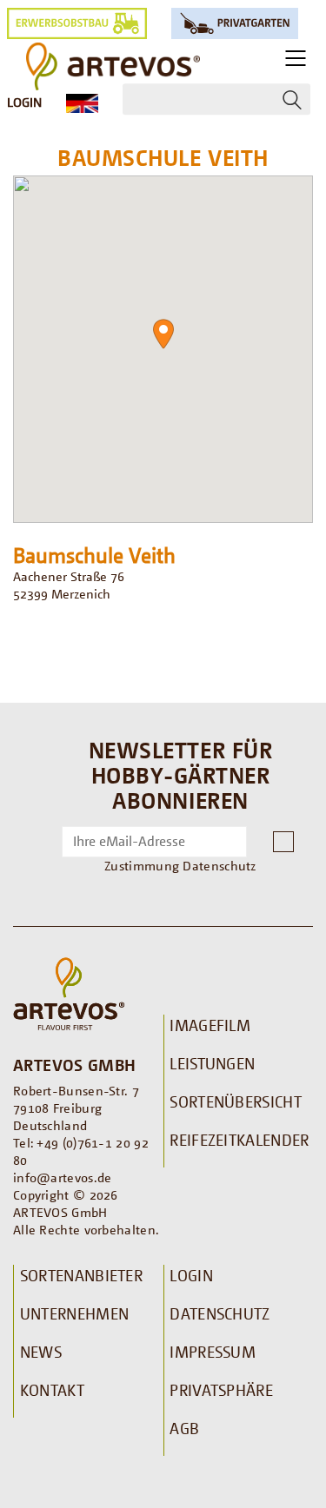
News (41, 1351)
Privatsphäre (221, 1389)
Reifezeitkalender (239, 1139)
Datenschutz (219, 1313)
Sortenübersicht (236, 1101)
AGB (184, 1428)
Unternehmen (74, 1313)
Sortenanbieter (81, 1275)
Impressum (213, 1351)
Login (24, 101)
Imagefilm (210, 1025)
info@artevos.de (62, 1177)
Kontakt (52, 1389)
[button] (163, 334)
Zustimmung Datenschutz (180, 865)
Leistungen (212, 1063)
